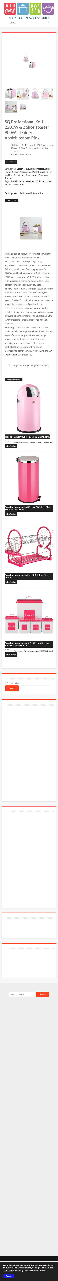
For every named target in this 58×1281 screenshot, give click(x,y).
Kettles (31, 168)
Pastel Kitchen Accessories (18, 172)
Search (12, 688)
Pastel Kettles (43, 168)
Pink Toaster (44, 175)
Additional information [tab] (32, 193)
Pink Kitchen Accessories (25, 175)
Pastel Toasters (40, 172)
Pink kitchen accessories (22, 181)
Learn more (8, 1270)
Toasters (9, 178)
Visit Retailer (11, 162)
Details (7, 441)
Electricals (22, 168)
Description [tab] (11, 193)
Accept (8, 1276)
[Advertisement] (27, 752)
